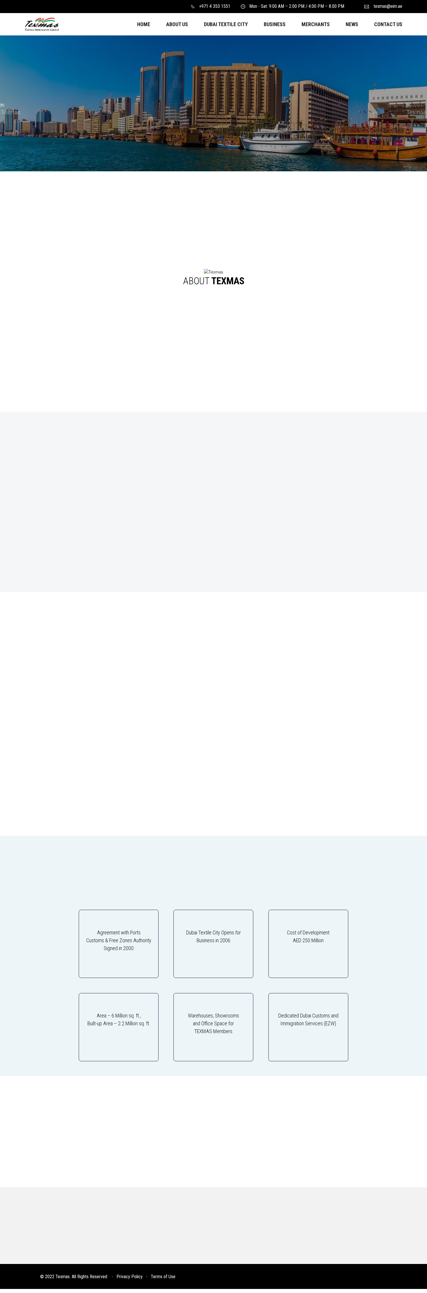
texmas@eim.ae (388, 6)
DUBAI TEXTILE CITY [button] (226, 24)
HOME (143, 24)
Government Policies (248, 1255)
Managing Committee (67, 1255)
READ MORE (82, 126)
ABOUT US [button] (177, 24)
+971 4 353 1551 (214, 6)
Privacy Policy (129, 1276)
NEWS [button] (352, 24)
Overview (53, 1244)
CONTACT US (388, 24)
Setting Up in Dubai (246, 1244)
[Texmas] (42, 23)
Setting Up (151, 1255)
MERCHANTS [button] (316, 24)
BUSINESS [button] (275, 24)
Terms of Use (163, 1276)
